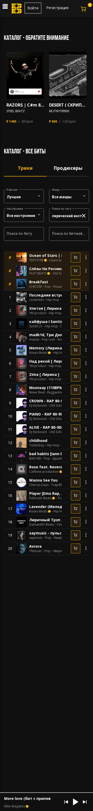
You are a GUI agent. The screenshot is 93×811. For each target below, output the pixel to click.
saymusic (36, 538)
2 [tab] (46, 137)
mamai (34, 339)
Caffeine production (44, 472)
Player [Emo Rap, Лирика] (53, 493)
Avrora (35, 546)
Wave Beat (37, 392)
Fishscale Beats (40, 498)
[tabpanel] (25, 90)
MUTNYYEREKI (59, 111)
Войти (32, 7)
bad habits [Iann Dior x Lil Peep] (58, 453)
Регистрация (57, 7)
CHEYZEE (35, 287)
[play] (25, 75)
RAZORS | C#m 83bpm (25, 105)
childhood (38, 440)
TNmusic (35, 551)
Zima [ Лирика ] (44, 374)
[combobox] (24, 197)
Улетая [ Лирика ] (46, 308)
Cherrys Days (39, 485)
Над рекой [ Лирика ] (50, 361)
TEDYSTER (36, 260)
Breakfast (38, 281)
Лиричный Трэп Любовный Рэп (59, 519)
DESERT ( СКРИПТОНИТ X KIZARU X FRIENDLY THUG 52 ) (68, 105)
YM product (37, 313)
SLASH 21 (36, 326)
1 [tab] (39, 137)
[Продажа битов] (17, 9)
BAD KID (35, 458)
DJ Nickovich (38, 406)
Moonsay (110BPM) (46, 387)
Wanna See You (43, 480)
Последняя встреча (48, 295)
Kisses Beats (38, 353)
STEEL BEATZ (15, 111)
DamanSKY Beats (41, 525)
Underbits (36, 300)
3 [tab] (53, 137)
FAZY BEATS (38, 273)
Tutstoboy (36, 445)
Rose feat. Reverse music (53, 466)
